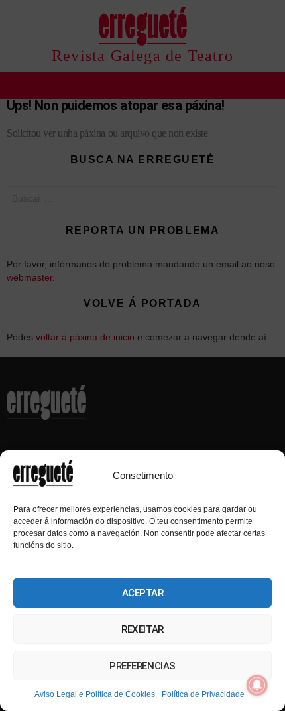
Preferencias (142, 666)
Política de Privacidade (203, 694)
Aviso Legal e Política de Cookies (94, 694)
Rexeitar (142, 629)
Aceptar (143, 593)
